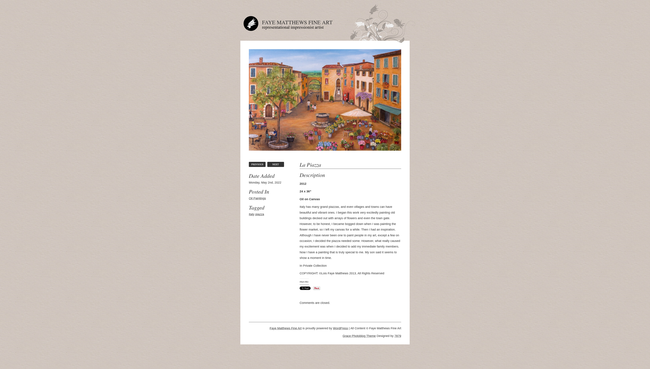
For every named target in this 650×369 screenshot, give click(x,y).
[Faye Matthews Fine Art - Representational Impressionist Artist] (251, 30)
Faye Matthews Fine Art (297, 22)
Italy (251, 214)
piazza (259, 214)
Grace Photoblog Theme (359, 336)
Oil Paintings (257, 198)
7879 (397, 336)
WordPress (340, 328)
